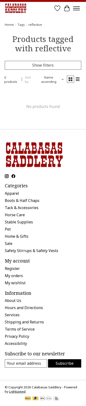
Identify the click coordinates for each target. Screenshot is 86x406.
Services (12, 314)
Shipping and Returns (24, 322)
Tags (21, 24)
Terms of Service (20, 329)
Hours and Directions (24, 307)
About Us (13, 300)
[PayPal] (28, 398)
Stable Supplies (19, 222)
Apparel (12, 193)
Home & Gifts (16, 236)
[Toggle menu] (76, 8)
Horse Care (15, 214)
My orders (14, 275)
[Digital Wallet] (46, 398)
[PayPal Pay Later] (35, 398)
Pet (8, 229)
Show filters (43, 65)
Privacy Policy (17, 336)
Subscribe (65, 363)
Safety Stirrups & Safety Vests (31, 250)
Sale (8, 243)
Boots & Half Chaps (22, 200)
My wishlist (15, 282)
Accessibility (16, 343)
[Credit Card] (56, 398)
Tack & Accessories (21, 207)
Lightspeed (17, 391)
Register (12, 268)
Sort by (28, 79)
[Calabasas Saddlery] (16, 8)
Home (9, 24)
